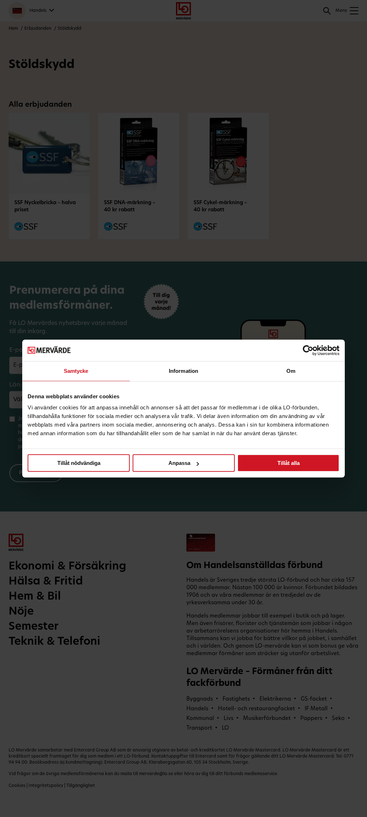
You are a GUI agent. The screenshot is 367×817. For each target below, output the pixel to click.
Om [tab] (290, 371)
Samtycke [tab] (76, 371)
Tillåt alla (288, 463)
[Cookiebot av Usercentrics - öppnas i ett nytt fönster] (308, 350)
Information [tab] (183, 371)
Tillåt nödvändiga (78, 463)
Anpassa (179, 463)
